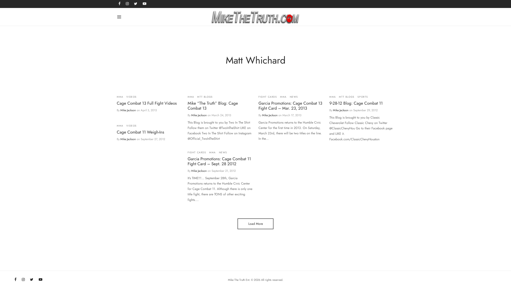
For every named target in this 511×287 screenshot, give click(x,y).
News (294, 97)
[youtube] (40, 280)
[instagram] (23, 280)
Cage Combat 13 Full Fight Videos (147, 103)
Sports (363, 97)
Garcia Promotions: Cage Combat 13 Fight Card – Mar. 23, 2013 (290, 105)
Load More (255, 223)
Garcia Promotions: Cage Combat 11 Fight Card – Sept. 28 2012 (219, 161)
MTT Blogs (205, 97)
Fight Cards (267, 97)
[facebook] (15, 280)
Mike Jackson (128, 110)
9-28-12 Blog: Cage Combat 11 (356, 103)
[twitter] (31, 280)
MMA (120, 97)
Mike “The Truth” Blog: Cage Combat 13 (213, 105)
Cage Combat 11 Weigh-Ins (140, 132)
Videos (131, 97)
